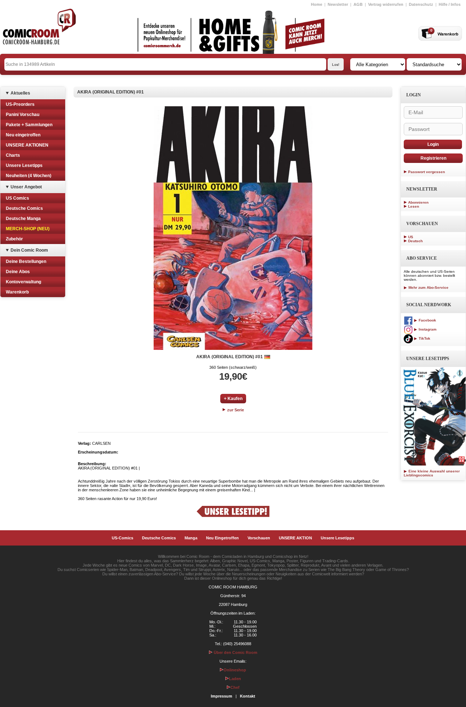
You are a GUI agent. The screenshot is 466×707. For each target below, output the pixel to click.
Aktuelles (20, 93)
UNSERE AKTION (295, 538)
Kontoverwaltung (23, 281)
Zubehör (14, 238)
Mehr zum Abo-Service (428, 287)
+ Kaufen (233, 398)
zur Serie (235, 410)
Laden (235, 678)
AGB (358, 4)
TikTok (424, 338)
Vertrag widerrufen (385, 4)
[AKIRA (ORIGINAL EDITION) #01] (233, 228)
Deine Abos (18, 271)
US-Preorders (20, 104)
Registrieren (433, 158)
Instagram (427, 329)
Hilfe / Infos (450, 4)
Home (316, 4)
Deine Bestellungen (26, 261)
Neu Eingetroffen (222, 538)
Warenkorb (17, 292)
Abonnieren (418, 202)
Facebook (427, 320)
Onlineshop (235, 670)
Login (433, 144)
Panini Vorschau (22, 114)
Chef (235, 687)
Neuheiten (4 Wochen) (28, 175)
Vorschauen (259, 538)
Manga (191, 538)
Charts (13, 155)
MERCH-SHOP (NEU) (28, 228)
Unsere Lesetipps (24, 165)
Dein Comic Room (29, 250)
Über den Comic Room (235, 652)
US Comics (17, 198)
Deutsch (415, 241)
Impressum (221, 696)
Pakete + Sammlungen (29, 124)
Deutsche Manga (23, 218)
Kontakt (247, 696)
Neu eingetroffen (23, 134)
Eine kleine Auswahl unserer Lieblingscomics (432, 473)
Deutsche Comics (24, 208)
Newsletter (338, 4)
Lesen (413, 206)
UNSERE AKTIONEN (27, 145)
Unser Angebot (26, 186)
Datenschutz (421, 4)
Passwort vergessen (426, 172)
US (410, 237)
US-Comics (122, 538)
